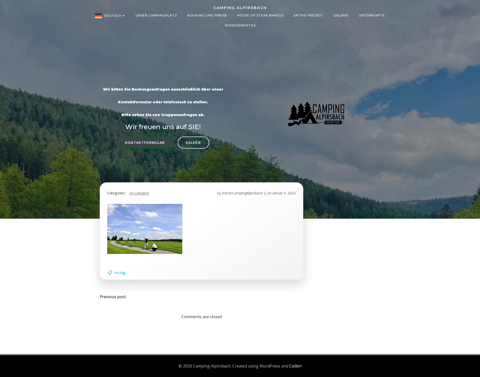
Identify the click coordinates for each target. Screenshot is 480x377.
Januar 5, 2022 (284, 193)
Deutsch (112, 16)
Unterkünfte (372, 15)
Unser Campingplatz (156, 15)
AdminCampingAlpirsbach (242, 193)
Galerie (341, 15)
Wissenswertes (240, 25)
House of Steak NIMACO (260, 15)
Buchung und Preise (207, 15)
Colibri (295, 366)
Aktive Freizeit (309, 15)
